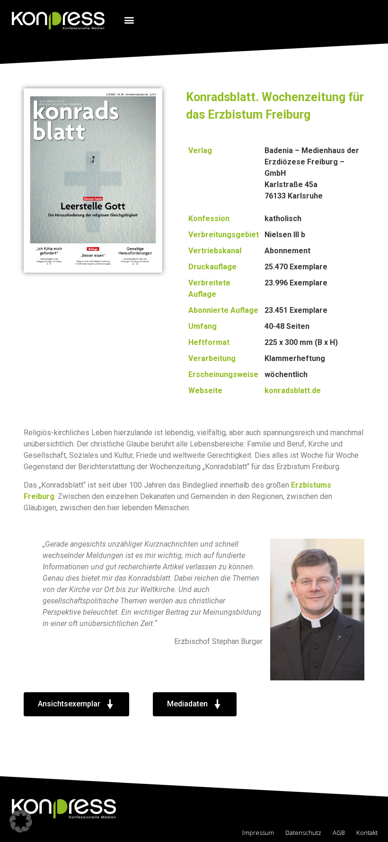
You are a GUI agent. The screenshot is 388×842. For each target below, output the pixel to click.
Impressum (258, 832)
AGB (339, 832)
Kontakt (367, 832)
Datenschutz (303, 832)
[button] (129, 19)
